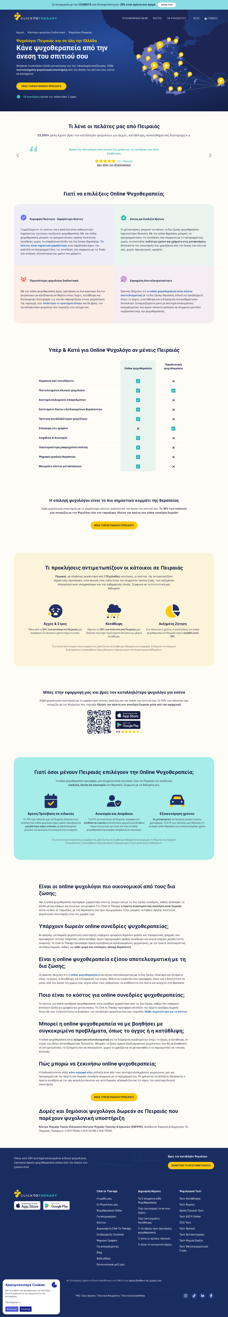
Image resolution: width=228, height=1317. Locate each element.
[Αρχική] (36, 16)
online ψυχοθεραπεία (83, 974)
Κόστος (157, 18)
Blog (196, 18)
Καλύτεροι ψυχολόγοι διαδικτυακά (46, 32)
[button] (177, 18)
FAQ (78, 1295)
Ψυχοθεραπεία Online (135, 18)
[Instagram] (186, 1296)
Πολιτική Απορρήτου (108, 1295)
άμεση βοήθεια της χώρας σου (145, 1280)
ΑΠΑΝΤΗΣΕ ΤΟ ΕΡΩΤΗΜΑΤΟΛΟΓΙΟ (191, 1165)
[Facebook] (211, 1296)
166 (119, 1280)
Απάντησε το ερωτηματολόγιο (62, 303)
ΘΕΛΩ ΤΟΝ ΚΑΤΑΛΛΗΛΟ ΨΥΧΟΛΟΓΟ (41, 86)
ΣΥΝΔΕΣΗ (212, 18)
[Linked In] (203, 1296)
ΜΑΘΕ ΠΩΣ (167, 4)
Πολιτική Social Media (133, 1295)
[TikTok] (194, 1296)
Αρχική (20, 32)
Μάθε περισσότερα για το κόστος (166, 1011)
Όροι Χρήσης (89, 1295)
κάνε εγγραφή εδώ (80, 1072)
